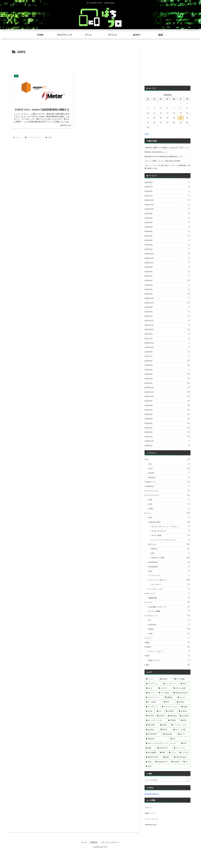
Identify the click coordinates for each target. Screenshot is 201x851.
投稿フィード (150, 813)
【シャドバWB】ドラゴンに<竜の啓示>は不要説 (162, 161)
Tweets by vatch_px (152, 794)
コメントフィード (151, 819)
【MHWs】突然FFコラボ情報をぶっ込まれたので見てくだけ (167, 148)
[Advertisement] (73, 63)
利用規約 (94, 842)
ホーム (84, 842)
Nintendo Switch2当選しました (156, 152)
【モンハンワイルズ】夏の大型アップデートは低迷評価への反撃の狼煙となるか (167, 167)
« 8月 (146, 134)
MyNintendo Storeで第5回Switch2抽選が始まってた (164, 157)
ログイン (148, 808)
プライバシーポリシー (110, 842)
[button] (187, 780)
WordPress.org (150, 825)
